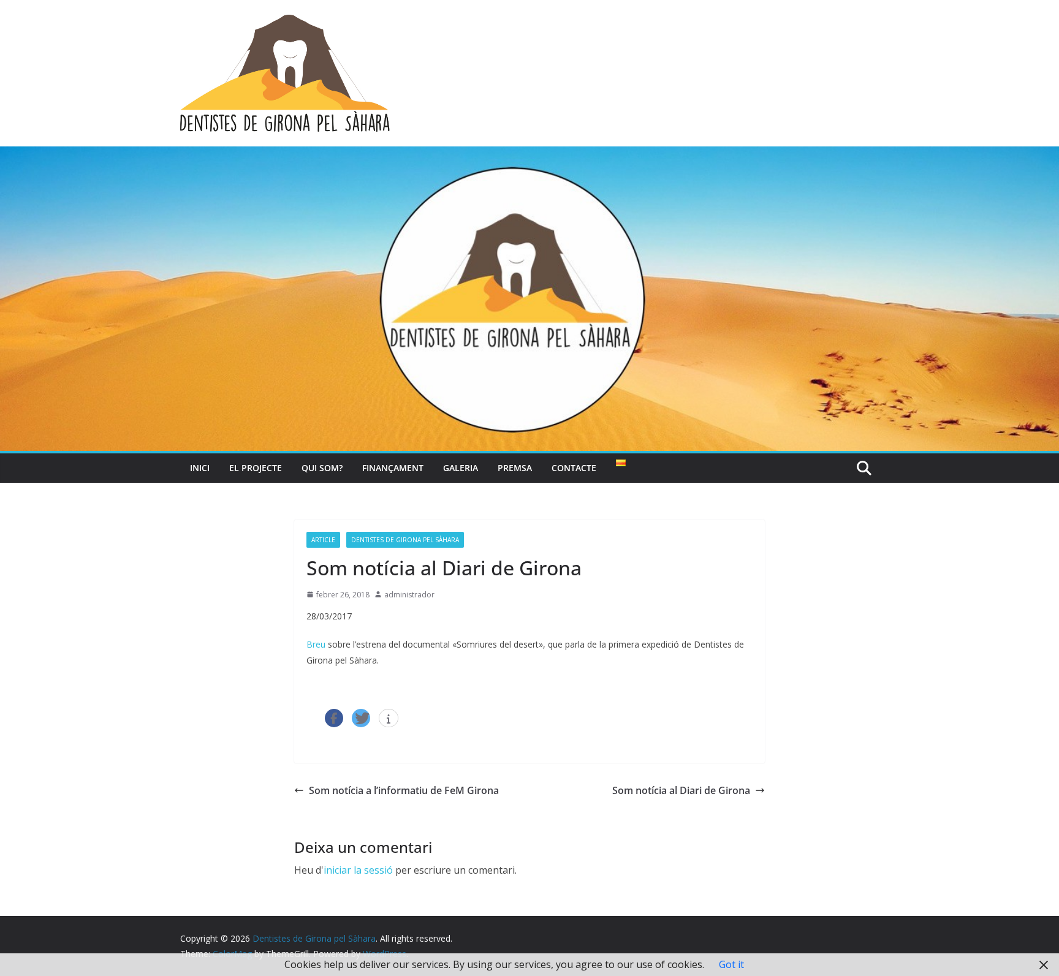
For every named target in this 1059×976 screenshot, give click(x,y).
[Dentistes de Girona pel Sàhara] (529, 155)
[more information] (388, 718)
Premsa (515, 468)
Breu (315, 644)
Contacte (574, 468)
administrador (409, 594)
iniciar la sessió (358, 870)
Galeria (460, 468)
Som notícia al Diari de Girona (681, 790)
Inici (200, 468)
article (323, 539)
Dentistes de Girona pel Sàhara (405, 539)
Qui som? (322, 468)
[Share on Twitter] (361, 718)
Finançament (392, 468)
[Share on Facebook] (334, 718)
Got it (731, 964)
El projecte (255, 468)
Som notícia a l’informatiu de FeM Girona (404, 790)
